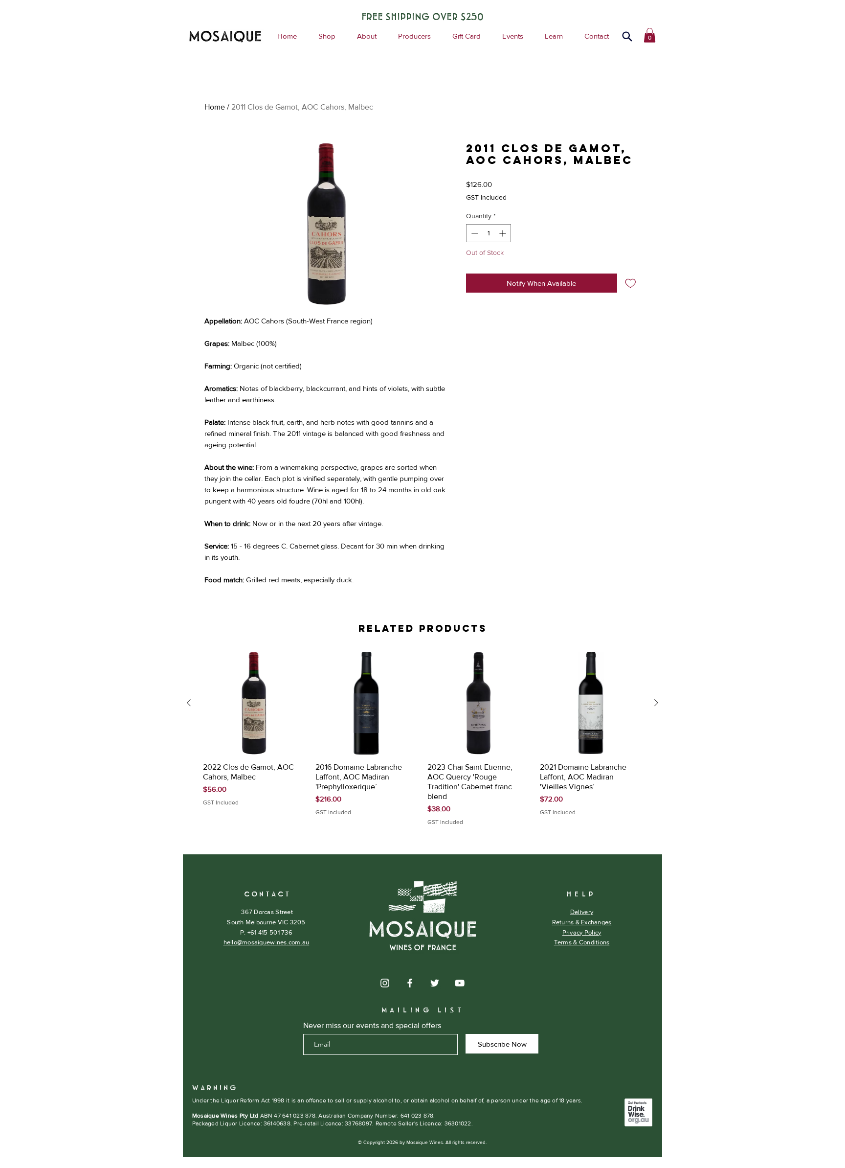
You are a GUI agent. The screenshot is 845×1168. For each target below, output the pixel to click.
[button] (650, 35)
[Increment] (503, 233)
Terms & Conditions (582, 942)
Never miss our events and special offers (372, 1026)
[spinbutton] (488, 233)
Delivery (581, 912)
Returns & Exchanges (582, 922)
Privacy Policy (581, 932)
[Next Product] (656, 703)
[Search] (627, 36)
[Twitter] (435, 983)
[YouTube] (460, 983)
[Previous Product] (189, 703)
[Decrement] (473, 233)
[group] (422, 739)
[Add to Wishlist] (630, 283)
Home (214, 107)
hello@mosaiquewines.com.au (266, 942)
